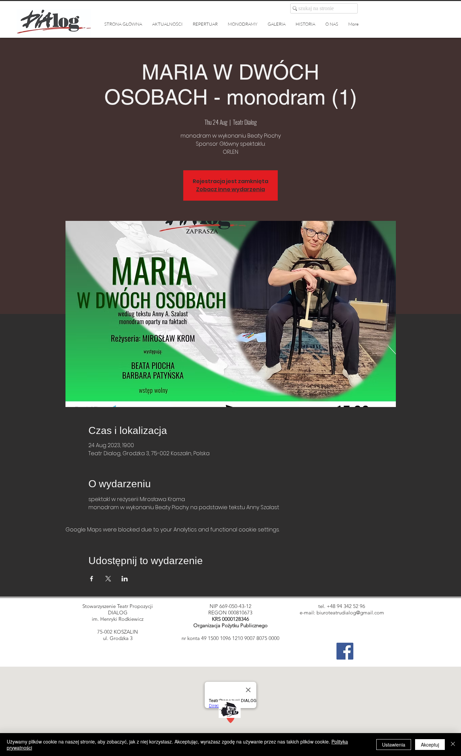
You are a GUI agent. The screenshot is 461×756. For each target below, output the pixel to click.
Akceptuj (430, 744)
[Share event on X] (108, 578)
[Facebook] (344, 651)
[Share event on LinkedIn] (124, 578)
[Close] (453, 744)
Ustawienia (393, 744)
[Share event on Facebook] (91, 578)
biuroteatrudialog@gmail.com (350, 612)
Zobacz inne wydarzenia (230, 189)
